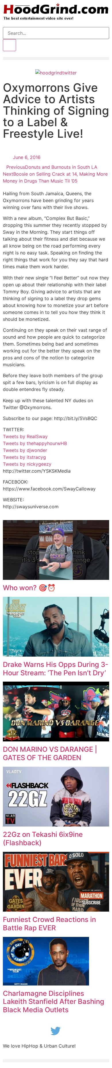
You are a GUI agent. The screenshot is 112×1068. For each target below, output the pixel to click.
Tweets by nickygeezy (27, 464)
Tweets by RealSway (25, 436)
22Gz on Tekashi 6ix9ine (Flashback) (43, 838)
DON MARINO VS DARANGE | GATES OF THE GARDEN (50, 753)
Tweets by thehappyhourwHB (35, 443)
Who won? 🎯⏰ (29, 588)
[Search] (9, 45)
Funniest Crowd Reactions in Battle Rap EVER (49, 923)
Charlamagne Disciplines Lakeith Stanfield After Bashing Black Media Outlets (53, 1001)
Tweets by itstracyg (24, 457)
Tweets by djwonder (25, 450)
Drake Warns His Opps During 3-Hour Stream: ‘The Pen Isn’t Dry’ (55, 668)
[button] (56, 58)
